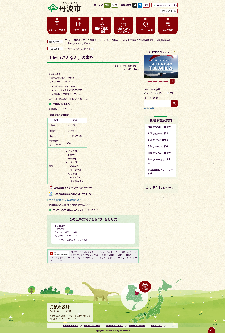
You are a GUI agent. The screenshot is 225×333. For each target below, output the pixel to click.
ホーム (68, 40)
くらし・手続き (57, 30)
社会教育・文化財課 (99, 40)
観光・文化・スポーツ (123, 30)
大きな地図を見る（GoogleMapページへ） (69, 200)
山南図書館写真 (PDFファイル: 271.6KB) (73, 188)
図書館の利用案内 (61, 104)
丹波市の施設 (129, 40)
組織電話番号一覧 (137, 326)
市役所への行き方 (70, 326)
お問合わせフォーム (114, 326)
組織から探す (80, 40)
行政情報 (168, 30)
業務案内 (116, 40)
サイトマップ (156, 326)
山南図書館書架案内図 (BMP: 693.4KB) (72, 194)
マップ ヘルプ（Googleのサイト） (69, 210)
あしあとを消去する (92, 49)
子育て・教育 (79, 30)
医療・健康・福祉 (101, 30)
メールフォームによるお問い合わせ (71, 240)
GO (175, 5)
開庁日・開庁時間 (92, 326)
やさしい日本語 (169, 11)
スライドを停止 (172, 81)
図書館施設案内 (164, 40)
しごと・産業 (145, 30)
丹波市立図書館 (146, 40)
